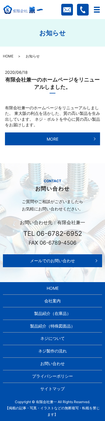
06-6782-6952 (59, 233)
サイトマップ (52, 388)
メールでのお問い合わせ (52, 260)
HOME (8, 56)
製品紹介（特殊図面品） (52, 325)
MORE (52, 139)
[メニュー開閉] (97, 10)
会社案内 (52, 300)
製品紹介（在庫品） (52, 313)
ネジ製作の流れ (52, 350)
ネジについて (52, 338)
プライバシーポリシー (52, 376)
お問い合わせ (52, 363)
